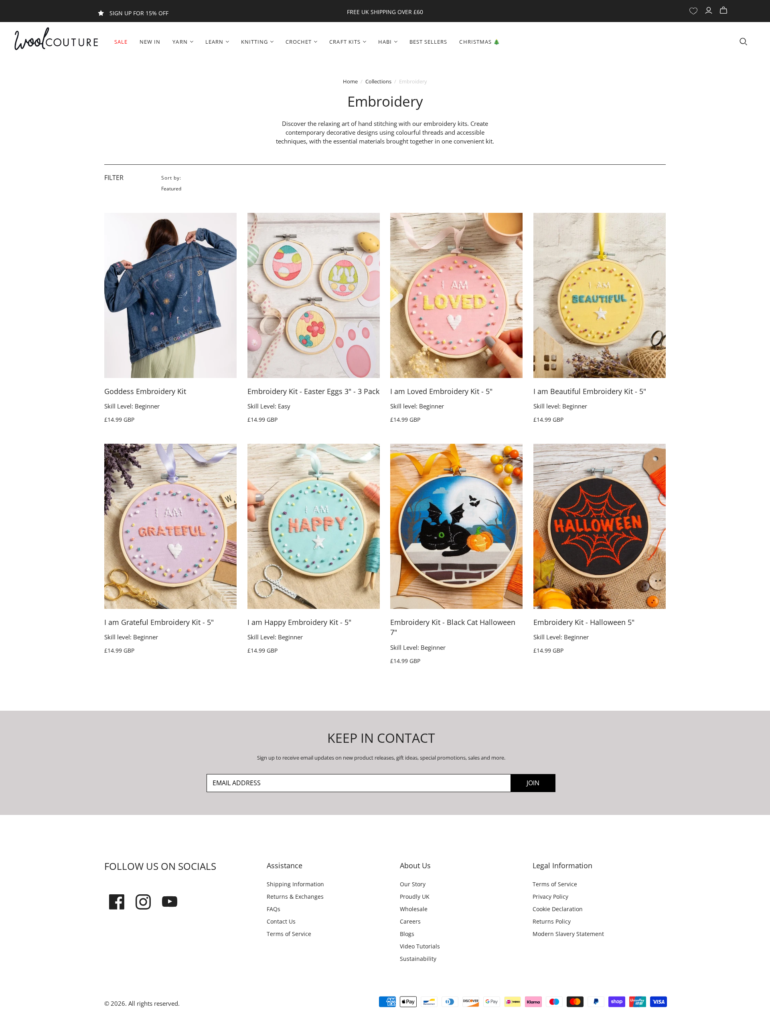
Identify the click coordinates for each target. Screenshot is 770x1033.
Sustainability (418, 958)
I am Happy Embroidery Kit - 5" (299, 622)
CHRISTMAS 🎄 (479, 41)
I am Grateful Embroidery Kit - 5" (159, 622)
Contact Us (281, 921)
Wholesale (414, 909)
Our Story (413, 884)
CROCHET (299, 41)
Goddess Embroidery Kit (145, 391)
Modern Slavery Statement (568, 934)
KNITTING (254, 41)
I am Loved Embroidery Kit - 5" (441, 391)
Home (350, 81)
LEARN (214, 41)
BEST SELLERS (428, 41)
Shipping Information (295, 884)
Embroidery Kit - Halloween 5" (583, 622)
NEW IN (150, 41)
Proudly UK (415, 896)
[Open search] (744, 42)
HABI (385, 41)
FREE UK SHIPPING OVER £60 (385, 12)
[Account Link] (710, 10)
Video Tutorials (420, 946)
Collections (378, 81)
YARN (179, 41)
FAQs (273, 909)
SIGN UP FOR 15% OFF (138, 13)
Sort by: (171, 178)
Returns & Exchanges (295, 896)
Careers (410, 921)
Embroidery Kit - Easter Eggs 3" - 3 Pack (313, 391)
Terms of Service (289, 934)
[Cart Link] (724, 10)
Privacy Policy (550, 896)
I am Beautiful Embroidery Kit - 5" (589, 391)
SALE (121, 41)
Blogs (407, 934)
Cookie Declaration (558, 909)
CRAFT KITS (344, 41)
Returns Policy (552, 921)
